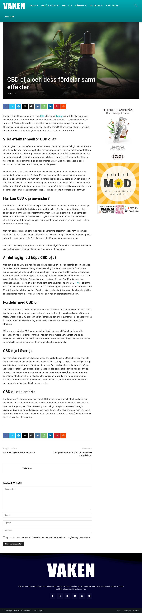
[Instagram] (60, 596)
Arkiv (33, 5)
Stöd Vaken (112, 5)
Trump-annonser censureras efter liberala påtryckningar (72, 454)
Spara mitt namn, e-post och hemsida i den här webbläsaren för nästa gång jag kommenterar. (48, 537)
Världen (79, 5)
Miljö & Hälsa (48, 5)
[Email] (25, 106)
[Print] (31, 106)
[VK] (37, 106)
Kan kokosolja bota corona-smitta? (19, 452)
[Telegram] (18, 106)
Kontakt (9, 16)
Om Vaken (95, 5)
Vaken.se (27, 468)
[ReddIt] (63, 106)
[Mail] (67, 596)
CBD (42, 116)
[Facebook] (6, 106)
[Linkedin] (50, 106)
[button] (135, 5)
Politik (66, 5)
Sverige (59, 116)
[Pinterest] (57, 106)
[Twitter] (12, 106)
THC (76, 282)
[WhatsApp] (44, 106)
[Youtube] (89, 596)
